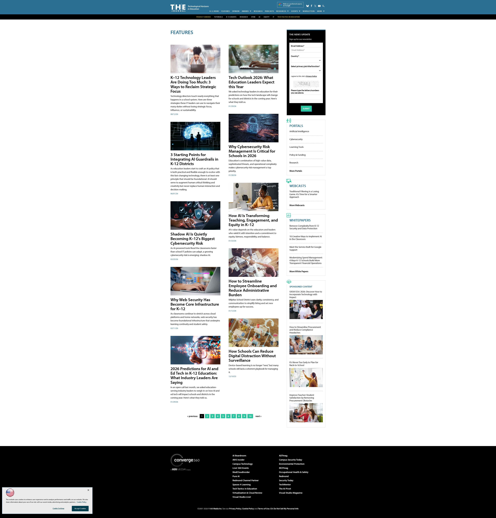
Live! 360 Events (241, 467)
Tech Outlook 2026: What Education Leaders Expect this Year (251, 82)
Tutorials (218, 17)
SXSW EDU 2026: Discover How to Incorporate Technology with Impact (305, 294)
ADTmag (283, 455)
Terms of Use (263, 508)
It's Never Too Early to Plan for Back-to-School (303, 363)
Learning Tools (296, 146)
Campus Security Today (290, 459)
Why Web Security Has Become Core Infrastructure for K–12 (195, 304)
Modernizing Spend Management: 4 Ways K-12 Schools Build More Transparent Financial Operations (306, 260)
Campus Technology (243, 463)
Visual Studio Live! (242, 496)
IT (273, 17)
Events (294, 11)
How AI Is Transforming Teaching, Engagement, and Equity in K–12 (253, 220)
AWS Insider (238, 459)
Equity (266, 17)
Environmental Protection (291, 463)
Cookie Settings (58, 508)
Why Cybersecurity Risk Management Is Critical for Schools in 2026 (252, 151)
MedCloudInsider (241, 472)
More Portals (295, 170)
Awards (245, 11)
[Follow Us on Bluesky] (307, 6)
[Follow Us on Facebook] (311, 6)
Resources (281, 11)
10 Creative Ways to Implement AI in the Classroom (305, 238)
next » (258, 416)
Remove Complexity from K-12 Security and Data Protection (304, 227)
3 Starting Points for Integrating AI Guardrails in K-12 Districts (194, 159)
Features (225, 11)
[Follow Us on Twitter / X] (315, 6)
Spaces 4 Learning (242, 484)
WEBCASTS (297, 185)
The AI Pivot (285, 488)
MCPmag (283, 467)
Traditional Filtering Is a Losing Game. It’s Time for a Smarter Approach (304, 194)
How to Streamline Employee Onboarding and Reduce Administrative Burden (253, 287)
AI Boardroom (239, 455)
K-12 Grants (231, 17)
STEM (253, 17)
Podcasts (269, 11)
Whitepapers (300, 220)
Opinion (235, 11)
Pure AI (236, 476)
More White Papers (298, 271)
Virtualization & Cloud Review (247, 492)
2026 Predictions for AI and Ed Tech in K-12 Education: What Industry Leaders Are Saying (194, 375)
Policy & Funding (297, 154)
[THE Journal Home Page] (190, 7)
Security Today (286, 480)
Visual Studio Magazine (290, 492)
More (319, 11)
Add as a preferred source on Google (292, 5)
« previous (192, 416)
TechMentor (285, 484)
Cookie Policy (248, 508)
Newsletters (309, 11)
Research (258, 11)
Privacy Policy (311, 76)
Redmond (284, 476)
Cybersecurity (296, 139)
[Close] (88, 490)
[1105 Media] (186, 483)
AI (259, 17)
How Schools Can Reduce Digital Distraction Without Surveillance (252, 356)
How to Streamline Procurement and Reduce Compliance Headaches (305, 330)
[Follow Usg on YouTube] (319, 6)
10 (250, 416)
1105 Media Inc (215, 508)
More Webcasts (297, 205)
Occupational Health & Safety (293, 472)
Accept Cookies (80, 508)
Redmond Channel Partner (246, 480)
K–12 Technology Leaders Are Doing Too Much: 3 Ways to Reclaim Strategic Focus (193, 84)
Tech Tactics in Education (245, 488)
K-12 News (214, 11)
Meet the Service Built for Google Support (305, 248)
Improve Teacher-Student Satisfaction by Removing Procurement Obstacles (301, 398)
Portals (296, 125)
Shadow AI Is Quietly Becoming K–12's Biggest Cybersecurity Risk (193, 238)
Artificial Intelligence (299, 131)
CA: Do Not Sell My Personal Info (284, 508)
